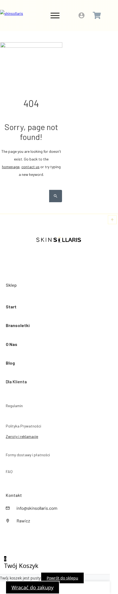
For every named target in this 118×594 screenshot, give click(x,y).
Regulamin (14, 405)
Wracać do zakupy (33, 587)
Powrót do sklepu (62, 578)
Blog (10, 362)
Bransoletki (18, 325)
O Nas (11, 344)
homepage (10, 166)
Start (11, 306)
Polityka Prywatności (23, 426)
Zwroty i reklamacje (22, 436)
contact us (30, 166)
